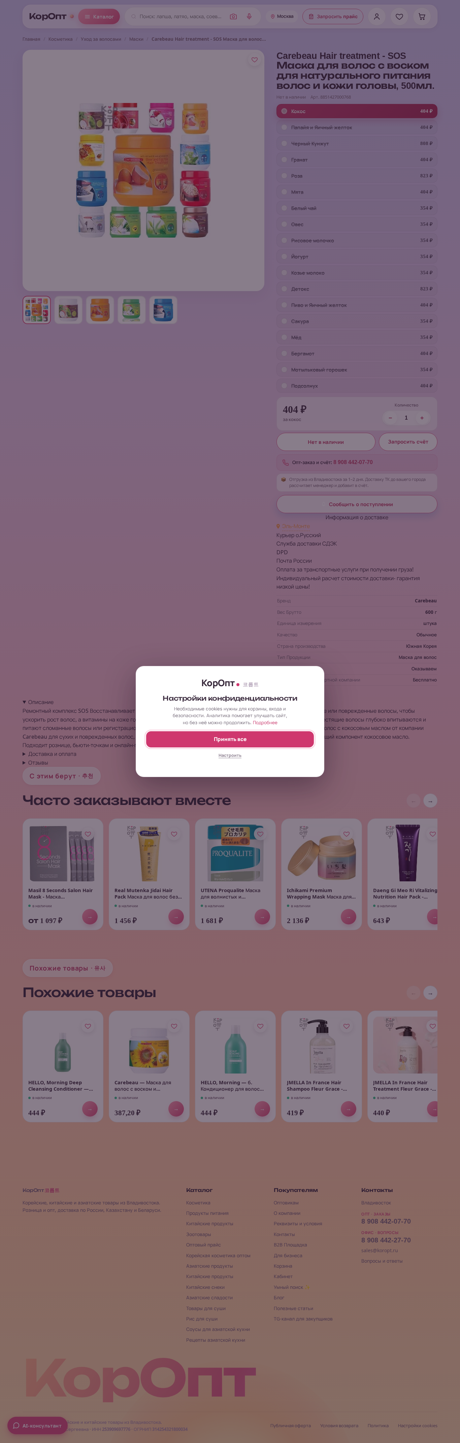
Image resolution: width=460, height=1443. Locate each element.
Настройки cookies (417, 1426)
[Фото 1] (37, 310)
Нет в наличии (326, 442)
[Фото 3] (100, 310)
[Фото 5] (163, 310)
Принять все (230, 739)
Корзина (283, 1266)
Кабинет (283, 1276)
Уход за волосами (101, 39)
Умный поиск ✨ (292, 1287)
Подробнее (265, 722)
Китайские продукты (209, 1223)
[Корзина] (422, 16)
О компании (287, 1213)
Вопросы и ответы (382, 1261)
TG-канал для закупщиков (303, 1318)
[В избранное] (254, 59)
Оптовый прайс (203, 1244)
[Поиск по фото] (233, 16)
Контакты (284, 1234)
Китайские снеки (205, 1287)
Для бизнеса (288, 1255)
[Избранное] (399, 16)
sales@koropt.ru (379, 1250)
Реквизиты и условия (298, 1223)
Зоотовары (198, 1234)
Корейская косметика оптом (218, 1255)
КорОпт (48, 16)
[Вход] (377, 16)
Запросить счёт (408, 442)
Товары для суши (206, 1308)
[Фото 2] (68, 310)
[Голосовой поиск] (249, 16)
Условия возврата (339, 1426)
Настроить (230, 755)
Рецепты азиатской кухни (215, 1340)
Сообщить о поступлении (361, 504)
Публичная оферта (290, 1426)
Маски (136, 39)
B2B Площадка (290, 1244)
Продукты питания (207, 1213)
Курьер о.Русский (298, 535)
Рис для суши (202, 1318)
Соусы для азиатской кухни (218, 1329)
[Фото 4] (132, 310)
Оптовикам (286, 1202)
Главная (31, 39)
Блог (279, 1297)
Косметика (60, 39)
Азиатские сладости (209, 1297)
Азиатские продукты (209, 1266)
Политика (378, 1426)
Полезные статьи (293, 1308)
